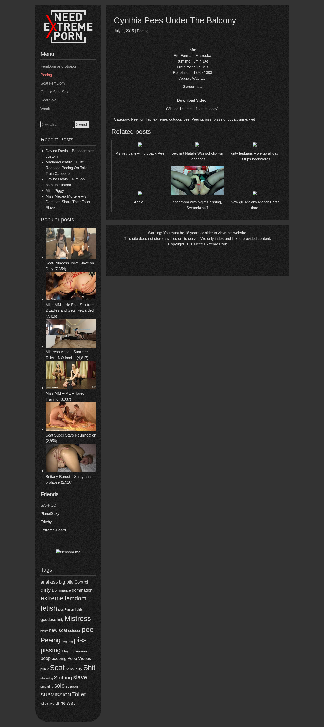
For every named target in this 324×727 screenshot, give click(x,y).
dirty (45, 590)
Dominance (61, 590)
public (44, 669)
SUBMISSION (55, 694)
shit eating (46, 678)
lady (60, 620)
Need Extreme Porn (210, 244)
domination (82, 590)
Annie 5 (140, 202)
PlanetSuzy (49, 513)
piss (80, 640)
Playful (67, 651)
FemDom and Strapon (58, 66)
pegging (67, 641)
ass (54, 582)
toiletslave (47, 703)
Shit (89, 667)
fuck (61, 609)
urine (60, 703)
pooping (59, 658)
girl (73, 609)
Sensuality (74, 669)
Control (81, 582)
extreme (52, 598)
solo (59, 685)
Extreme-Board (53, 530)
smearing (46, 686)
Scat (57, 667)
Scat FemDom (52, 83)
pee (88, 629)
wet (71, 703)
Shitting (63, 677)
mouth (44, 630)
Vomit (45, 109)
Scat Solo (48, 100)
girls (80, 609)
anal (44, 582)
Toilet (79, 694)
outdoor (74, 630)
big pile (66, 582)
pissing (50, 650)
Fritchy (46, 522)
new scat (58, 630)
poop (45, 658)
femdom (75, 598)
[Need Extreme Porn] (68, 42)
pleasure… (82, 651)
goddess (48, 619)
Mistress (78, 618)
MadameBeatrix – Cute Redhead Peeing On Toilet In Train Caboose (69, 168)
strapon (72, 686)
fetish (48, 608)
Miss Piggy (55, 190)
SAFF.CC (48, 505)
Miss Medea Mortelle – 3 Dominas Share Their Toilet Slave (68, 202)
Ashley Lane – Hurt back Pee (140, 153)
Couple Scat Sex (54, 92)
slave (80, 677)
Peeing (46, 75)
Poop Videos (79, 658)
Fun (67, 609)
